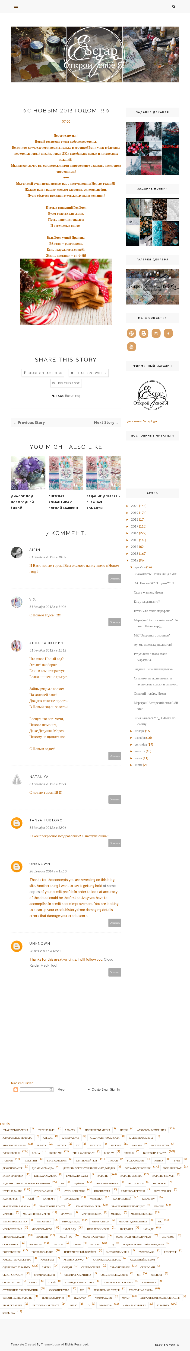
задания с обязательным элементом (26, 1183)
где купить (31, 1160)
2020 (134, 506)
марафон (66, 1213)
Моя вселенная (12, 1229)
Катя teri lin (10, 1198)
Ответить (115, 578)
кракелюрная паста (52, 1206)
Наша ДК (148, 1229)
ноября (139, 731)
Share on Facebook (45, 373)
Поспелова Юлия (42, 1252)
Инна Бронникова (106, 1183)
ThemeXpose (50, 1344)
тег (82, 1290)
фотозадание (103, 1297)
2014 (134, 547)
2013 (134, 553)
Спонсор (156, 1274)
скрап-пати (147, 1267)
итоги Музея (102, 1191)
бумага (137, 1145)
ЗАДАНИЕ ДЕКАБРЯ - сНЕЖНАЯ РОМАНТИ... (103, 502)
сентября (141, 744)
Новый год (72, 396)
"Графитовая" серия (15, 1130)
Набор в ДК (69, 1229)
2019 (134, 513)
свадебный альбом (142, 1259)
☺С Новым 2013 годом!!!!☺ (154, 583)
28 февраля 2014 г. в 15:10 (47, 871)
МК (160, 1221)
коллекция (71, 1198)
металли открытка (15, 1221)
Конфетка (96, 1198)
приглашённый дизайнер (80, 1252)
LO (88, 1305)
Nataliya (39, 776)
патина (95, 1244)
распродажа (147, 1252)
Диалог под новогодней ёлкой (22, 502)
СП (138, 1274)
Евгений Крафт (172, 1168)
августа (140, 751)
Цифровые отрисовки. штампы (160, 1297)
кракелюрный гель (88, 1206)
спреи (33, 1282)
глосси (113, 1160)
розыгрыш (47, 1259)
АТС (78, 1145)
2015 (134, 540)
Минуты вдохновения (133, 1221)
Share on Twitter (92, 373)
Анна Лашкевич (46, 643)
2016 (134, 533)
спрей (52, 1282)
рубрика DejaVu (73, 1259)
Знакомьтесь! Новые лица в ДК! (155, 574)
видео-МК (55, 1153)
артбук (61, 1145)
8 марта (70, 1130)
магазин (8, 1213)
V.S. (32, 599)
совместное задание (114, 1274)
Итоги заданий (12, 1191)
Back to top (165, 1345)
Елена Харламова (45, 1175)
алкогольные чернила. (17, 1137)
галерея (8, 1160)
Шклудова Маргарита (45, 1305)
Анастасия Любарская (105, 1137)
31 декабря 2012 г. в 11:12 (47, 650)
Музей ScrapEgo (42, 1229)
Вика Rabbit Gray (84, 1153)
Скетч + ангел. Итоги (148, 592)
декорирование (12, 1168)
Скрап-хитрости (13, 1274)
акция (124, 1130)
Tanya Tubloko (46, 820)
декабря (140, 567)
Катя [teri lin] (162, 1191)
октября (140, 737)
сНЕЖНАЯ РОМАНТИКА (77, 1274)
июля (138, 758)
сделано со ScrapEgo (16, 1267)
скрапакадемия (44, 1274)
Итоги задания (43, 1191)
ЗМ (62, 1183)
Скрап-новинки (120, 1267)
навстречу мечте (98, 1229)
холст (126, 1297)
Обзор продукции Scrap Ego (133, 1236)
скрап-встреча (90, 1267)
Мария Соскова (91, 1213)
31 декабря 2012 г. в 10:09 (47, 557)
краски (159, 1206)
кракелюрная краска (16, 1206)
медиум (116, 1213)
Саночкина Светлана (107, 1259)
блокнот (116, 1145)
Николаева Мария (14, 1236)
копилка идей (122, 1198)
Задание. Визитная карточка (153, 669)
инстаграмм (135, 1183)
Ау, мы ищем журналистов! (153, 644)
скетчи (46, 1267)
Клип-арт (49, 1198)
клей (31, 1198)
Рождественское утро (17, 1259)
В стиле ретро (160, 1145)
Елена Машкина (13, 1175)
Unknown (39, 864)
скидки (67, 1267)
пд (112, 1244)
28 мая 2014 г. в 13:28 (44, 951)
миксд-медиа (71, 1221)
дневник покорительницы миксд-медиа (89, 1168)
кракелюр (148, 1198)
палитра (58, 1244)
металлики (44, 1221)
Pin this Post (69, 383)
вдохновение (11, 1153)
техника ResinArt (53, 1297)
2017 (134, 526)
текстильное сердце (107, 1290)
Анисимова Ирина (14, 1145)
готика (158, 1160)
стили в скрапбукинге (118, 1282)
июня (138, 765)
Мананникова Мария (36, 1213)
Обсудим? (168, 1236)
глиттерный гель (87, 1160)
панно (77, 1244)
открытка (35, 1244)
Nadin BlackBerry (134, 1305)
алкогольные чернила (151, 1130)
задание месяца (131, 1175)
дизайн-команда (43, 1168)
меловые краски (141, 1213)
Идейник (79, 1183)
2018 (134, 519)
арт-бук (41, 1145)
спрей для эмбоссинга (80, 1282)
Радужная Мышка (117, 1252)
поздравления (12, 1252)
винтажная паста (154, 1153)
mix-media (105, 1305)
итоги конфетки (74, 1191)
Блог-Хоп (95, 1145)
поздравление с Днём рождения (143, 1244)
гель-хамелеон (56, 1160)
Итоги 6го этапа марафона (152, 611)
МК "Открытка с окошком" (152, 635)
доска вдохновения (138, 1168)
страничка (149, 1282)
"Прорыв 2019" (47, 1130)
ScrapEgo (163, 1305)
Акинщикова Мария (97, 1130)
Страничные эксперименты (20, 1290)
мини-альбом (100, 1221)
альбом (48, 1137)
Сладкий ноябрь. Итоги (150, 693)
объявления (10, 1244)
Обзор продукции (94, 1236)
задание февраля (163, 1175)
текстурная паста (141, 1290)
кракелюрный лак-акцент (128, 1206)
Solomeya (9, 1313)
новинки (42, 1236)
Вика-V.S (109, 1153)
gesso (73, 1305)
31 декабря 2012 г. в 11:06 (47, 607)
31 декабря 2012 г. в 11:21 (47, 784)
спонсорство (11, 1282)
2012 (134, 560)
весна (36, 1153)
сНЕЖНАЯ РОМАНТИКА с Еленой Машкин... (65, 502)
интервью (159, 1183)
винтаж (129, 1153)
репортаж (170, 1252)
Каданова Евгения (133, 1191)
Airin (34, 549)
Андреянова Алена (141, 1137)
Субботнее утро (59, 1290)
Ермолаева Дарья (77, 1175)
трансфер (80, 1297)
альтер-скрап (70, 1137)
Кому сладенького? (147, 601)
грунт (176, 1160)
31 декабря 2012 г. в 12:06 (47, 827)
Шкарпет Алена (12, 1305)
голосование (135, 1160)
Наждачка (126, 1229)
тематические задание (17, 1297)
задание (103, 1175)
